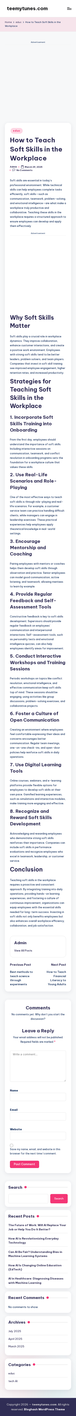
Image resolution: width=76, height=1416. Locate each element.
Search (15, 1187)
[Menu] (69, 8)
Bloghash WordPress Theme (44, 1409)
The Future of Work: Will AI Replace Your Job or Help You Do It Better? (37, 1227)
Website (16, 1129)
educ (16, 130)
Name (14, 1090)
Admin (20, 942)
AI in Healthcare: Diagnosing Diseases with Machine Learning (35, 1280)
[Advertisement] (38, 83)
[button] (23, 950)
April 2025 (15, 1339)
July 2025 (14, 1331)
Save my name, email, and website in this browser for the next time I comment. (35, 1151)
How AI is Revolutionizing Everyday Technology (33, 1240)
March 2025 (16, 1346)
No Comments (24, 170)
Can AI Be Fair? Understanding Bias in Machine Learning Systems (35, 1254)
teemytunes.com (27, 8)
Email (14, 1110)
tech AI (13, 1381)
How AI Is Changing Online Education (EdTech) (35, 1267)
